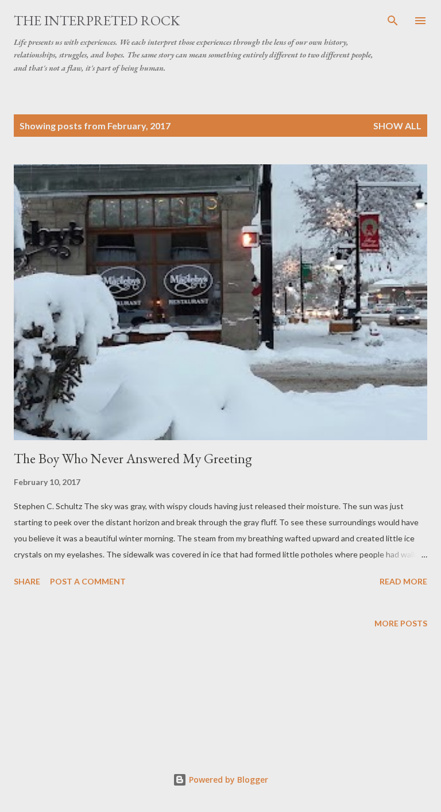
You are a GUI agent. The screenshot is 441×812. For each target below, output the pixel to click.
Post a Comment (88, 581)
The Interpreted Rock (97, 20)
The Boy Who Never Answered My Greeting (133, 458)
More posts (400, 623)
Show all (397, 125)
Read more (403, 581)
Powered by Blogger (227, 779)
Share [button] (27, 581)
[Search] (393, 21)
